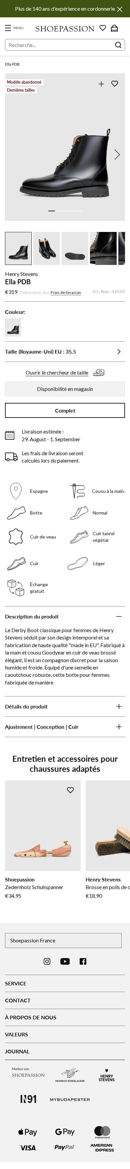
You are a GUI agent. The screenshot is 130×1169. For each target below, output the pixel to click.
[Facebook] (83, 961)
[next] (116, 154)
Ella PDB (12, 64)
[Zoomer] (101, 84)
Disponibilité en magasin (65, 389)
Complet (65, 410)
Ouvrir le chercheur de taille (57, 372)
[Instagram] (47, 961)
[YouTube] (65, 961)
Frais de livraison (66, 292)
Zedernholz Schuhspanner (34, 887)
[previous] (14, 154)
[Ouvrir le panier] (114, 28)
